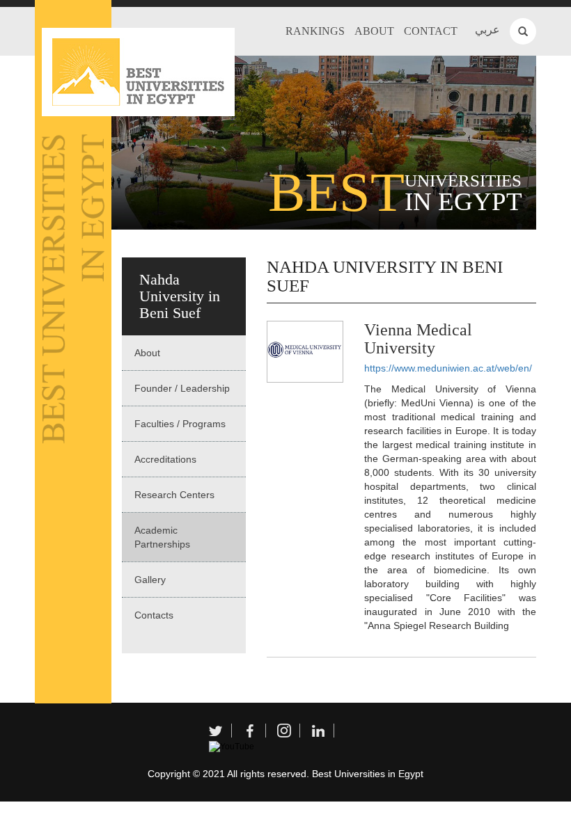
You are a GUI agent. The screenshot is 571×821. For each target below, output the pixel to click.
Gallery (150, 579)
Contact (430, 31)
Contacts (153, 615)
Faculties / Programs (180, 423)
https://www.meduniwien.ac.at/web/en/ (448, 368)
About (374, 31)
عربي (487, 29)
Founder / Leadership (182, 388)
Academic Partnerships (162, 537)
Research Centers (174, 494)
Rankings (315, 31)
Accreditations (165, 459)
